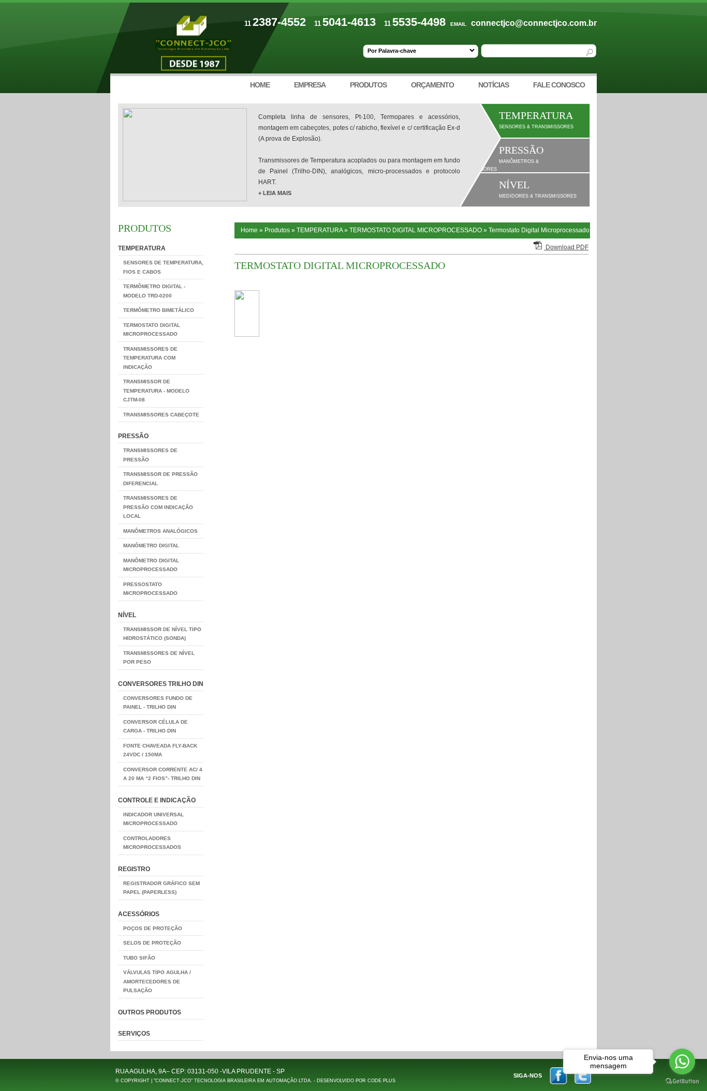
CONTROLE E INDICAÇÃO (157, 800)
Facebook (558, 1075)
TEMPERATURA (142, 248)
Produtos (368, 85)
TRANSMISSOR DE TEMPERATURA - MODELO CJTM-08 (156, 390)
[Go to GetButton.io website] (682, 1081)
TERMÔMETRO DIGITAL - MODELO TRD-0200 (154, 290)
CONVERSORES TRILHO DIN (160, 684)
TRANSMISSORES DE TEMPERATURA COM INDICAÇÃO (150, 358)
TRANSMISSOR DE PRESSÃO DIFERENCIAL (160, 478)
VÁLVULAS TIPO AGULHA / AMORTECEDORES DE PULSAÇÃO (157, 981)
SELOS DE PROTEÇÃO (152, 943)
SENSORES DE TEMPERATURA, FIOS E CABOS (163, 267)
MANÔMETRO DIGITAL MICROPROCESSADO (151, 565)
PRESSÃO (133, 436)
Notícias (493, 85)
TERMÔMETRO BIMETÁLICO (158, 310)
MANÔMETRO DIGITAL (151, 545)
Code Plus (381, 1080)
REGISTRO (134, 869)
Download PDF (566, 247)
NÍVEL (127, 615)
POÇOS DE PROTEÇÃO (152, 928)
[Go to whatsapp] (682, 1061)
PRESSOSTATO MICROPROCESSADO (150, 588)
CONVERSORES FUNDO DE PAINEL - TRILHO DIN (158, 702)
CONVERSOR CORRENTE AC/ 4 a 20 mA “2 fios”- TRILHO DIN (162, 774)
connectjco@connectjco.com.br (534, 23)
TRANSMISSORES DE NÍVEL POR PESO (159, 657)
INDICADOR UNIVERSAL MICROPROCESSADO (153, 819)
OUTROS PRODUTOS (149, 1012)
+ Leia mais (274, 193)
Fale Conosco (559, 85)
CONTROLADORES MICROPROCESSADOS (152, 842)
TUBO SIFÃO (139, 958)
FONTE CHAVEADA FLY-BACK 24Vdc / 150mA (160, 750)
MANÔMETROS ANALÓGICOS (160, 531)
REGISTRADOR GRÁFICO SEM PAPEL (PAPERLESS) (161, 887)
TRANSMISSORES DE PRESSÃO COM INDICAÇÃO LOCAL (158, 507)
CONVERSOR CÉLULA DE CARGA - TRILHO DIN (155, 726)
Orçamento (432, 85)
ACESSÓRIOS (138, 914)
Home (260, 85)
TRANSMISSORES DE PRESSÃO (150, 454)
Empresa (310, 85)
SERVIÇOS (134, 1033)
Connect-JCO (193, 45)
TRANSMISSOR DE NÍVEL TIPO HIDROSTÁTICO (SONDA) (162, 633)
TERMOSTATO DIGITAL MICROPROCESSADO (151, 329)
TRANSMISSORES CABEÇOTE (161, 414)
